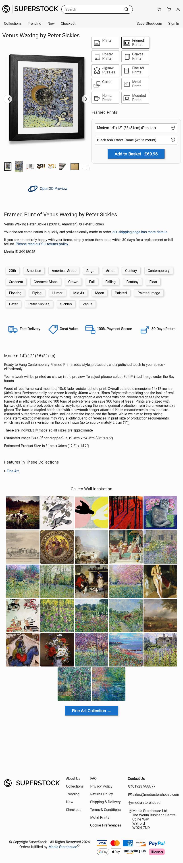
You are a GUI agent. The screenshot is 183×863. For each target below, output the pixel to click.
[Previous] (8, 99)
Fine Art (13, 471)
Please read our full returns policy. (42, 244)
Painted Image (148, 293)
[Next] (86, 99)
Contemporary (159, 271)
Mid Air (78, 293)
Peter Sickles (39, 304)
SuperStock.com (149, 23)
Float (153, 282)
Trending (34, 23)
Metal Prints (99, 817)
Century (131, 271)
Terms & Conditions (105, 810)
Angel (90, 271)
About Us (73, 778)
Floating (15, 293)
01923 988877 (143, 786)
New (51, 23)
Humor (57, 293)
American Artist (64, 271)
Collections (13, 23)
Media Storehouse (62, 847)
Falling (110, 282)
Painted (121, 293)
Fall (92, 282)
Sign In (173, 23)
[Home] (30, 14)
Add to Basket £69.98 (136, 153)
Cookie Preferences (106, 825)
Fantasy (132, 282)
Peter (13, 304)
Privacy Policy (101, 786)
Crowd (73, 282)
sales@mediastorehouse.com (155, 794)
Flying (37, 293)
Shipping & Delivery (105, 802)
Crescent (16, 282)
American (34, 271)
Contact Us (136, 778)
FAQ (93, 778)
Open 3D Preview (53, 188)
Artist (110, 271)
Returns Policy (101, 794)
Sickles (66, 304)
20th (12, 271)
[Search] (126, 9)
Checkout (68, 23)
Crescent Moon (46, 282)
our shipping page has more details (139, 232)
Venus (87, 304)
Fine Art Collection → (91, 710)
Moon (99, 293)
